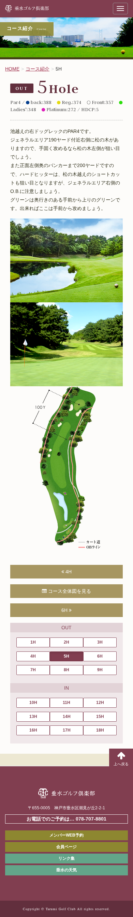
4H (68, 571)
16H (33, 730)
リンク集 (66, 858)
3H (100, 642)
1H (33, 642)
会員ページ (66, 846)
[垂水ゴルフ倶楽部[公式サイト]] (36, 8)
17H (67, 730)
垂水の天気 (66, 870)
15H (100, 716)
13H (33, 716)
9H (100, 669)
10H (33, 702)
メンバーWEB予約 (66, 835)
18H (100, 730)
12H (100, 702)
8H (66, 669)
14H (67, 716)
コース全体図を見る (69, 591)
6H (65, 610)
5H (66, 656)
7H (33, 669)
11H (66, 702)
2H (66, 642)
